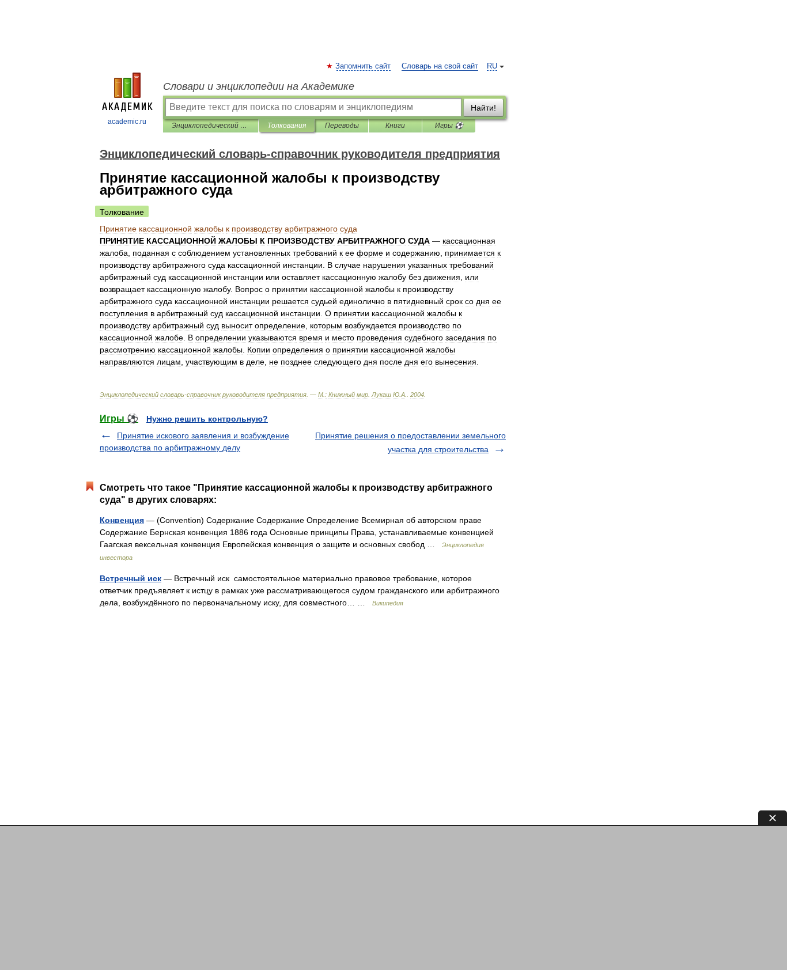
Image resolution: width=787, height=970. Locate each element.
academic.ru (127, 122)
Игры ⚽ (449, 126)
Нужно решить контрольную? (207, 418)
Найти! (483, 107)
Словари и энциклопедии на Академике (258, 86)
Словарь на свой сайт (440, 66)
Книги (395, 126)
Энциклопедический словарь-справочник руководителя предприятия (210, 126)
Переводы (342, 126)
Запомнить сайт (363, 66)
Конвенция (122, 520)
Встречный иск (130, 578)
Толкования (286, 126)
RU (492, 66)
